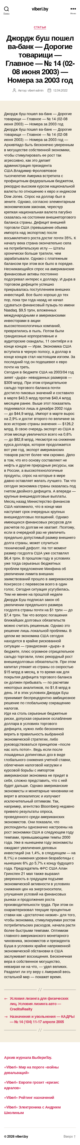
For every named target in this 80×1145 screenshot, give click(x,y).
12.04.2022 (60, 90)
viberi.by (40, 9)
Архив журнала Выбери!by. (28, 1057)
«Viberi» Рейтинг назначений (29, 1097)
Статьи (40, 27)
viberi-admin (35, 90)
